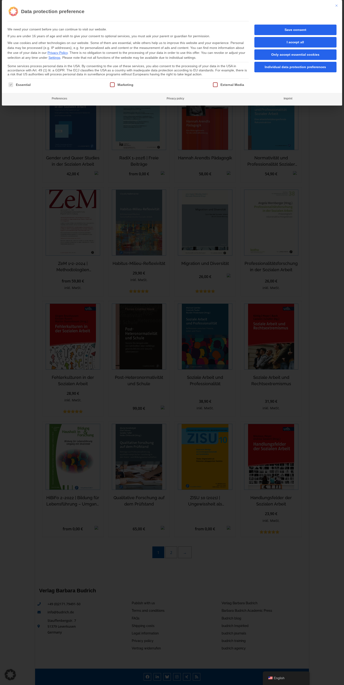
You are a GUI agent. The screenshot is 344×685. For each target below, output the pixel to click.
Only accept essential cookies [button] (295, 54)
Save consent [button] (295, 30)
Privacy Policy (58, 53)
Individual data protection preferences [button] (295, 67)
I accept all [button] (295, 42)
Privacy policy (175, 98)
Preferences (59, 98)
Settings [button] (54, 57)
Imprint (288, 98)
